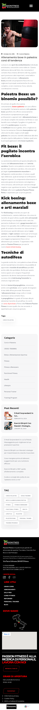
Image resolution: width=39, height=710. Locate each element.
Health (6, 379)
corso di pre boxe (9, 304)
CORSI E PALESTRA (8, 320)
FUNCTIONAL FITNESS (12, 509)
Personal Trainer (10, 392)
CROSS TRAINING (10, 349)
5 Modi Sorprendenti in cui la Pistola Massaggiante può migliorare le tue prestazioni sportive (17, 442)
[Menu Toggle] (31, 6)
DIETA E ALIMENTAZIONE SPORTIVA (16, 500)
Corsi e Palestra (24, 54)
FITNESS (8, 505)
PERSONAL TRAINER (25, 518)
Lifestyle (7, 385)
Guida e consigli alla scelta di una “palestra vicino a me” (16, 478)
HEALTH (24, 509)
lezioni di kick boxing (13, 247)
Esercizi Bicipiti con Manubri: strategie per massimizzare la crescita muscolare (19, 451)
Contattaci (11, 691)
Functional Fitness (10, 373)
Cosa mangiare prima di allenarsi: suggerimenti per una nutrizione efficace (16, 461)
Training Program (10, 398)
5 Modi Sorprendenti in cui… (23, 414)
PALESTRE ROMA (11, 518)
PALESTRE (19, 514)
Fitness (6, 361)
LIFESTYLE (9, 514)
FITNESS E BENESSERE (21, 505)
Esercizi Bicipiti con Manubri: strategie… (22, 424)
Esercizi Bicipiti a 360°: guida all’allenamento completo (15, 470)
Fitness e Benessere (11, 367)
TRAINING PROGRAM (12, 523)
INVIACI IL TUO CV (11, 668)
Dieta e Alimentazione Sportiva (15, 355)
